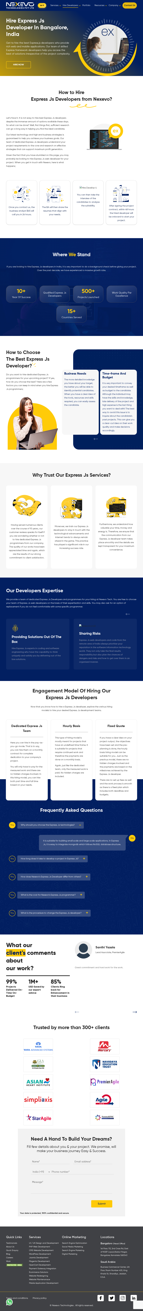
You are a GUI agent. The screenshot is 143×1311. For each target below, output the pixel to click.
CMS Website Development (41, 1250)
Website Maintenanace (39, 1279)
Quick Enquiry (12, 1250)
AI (43, 5)
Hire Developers (70, 5)
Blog (8, 1254)
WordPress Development (40, 1254)
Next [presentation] (103, 440)
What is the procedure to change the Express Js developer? (51, 913)
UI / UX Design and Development (44, 1243)
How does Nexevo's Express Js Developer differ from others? (51, 877)
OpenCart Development (40, 1265)
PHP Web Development (39, 1247)
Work (8, 1261)
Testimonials (11, 1243)
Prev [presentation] (96, 440)
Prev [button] (77, 1013)
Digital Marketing (69, 1254)
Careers (9, 1258)
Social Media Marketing (72, 1247)
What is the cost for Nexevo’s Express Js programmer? (48, 895)
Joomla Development (38, 1258)
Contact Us (129, 5)
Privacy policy (40, 1298)
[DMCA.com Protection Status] (14, 1265)
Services (54, 5)
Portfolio (86, 5)
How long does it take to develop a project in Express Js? (50, 859)
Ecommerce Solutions (38, 1272)
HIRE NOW (18, 65)
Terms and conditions (17, 1298)
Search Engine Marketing (73, 1250)
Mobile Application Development (43, 1283)
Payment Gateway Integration (42, 1269)
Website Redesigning (38, 1276)
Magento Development (39, 1261)
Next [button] (135, 1013)
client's (16, 952)
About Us (10, 1247)
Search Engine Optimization (74, 1243)
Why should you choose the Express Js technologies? (48, 825)
